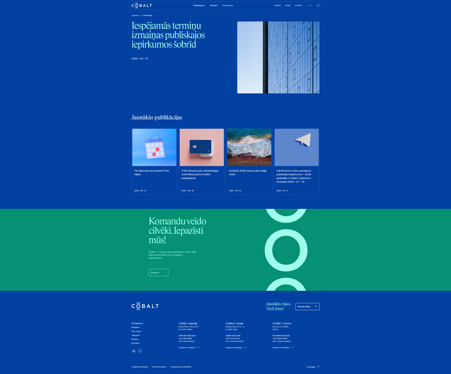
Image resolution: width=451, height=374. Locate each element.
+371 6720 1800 (232, 338)
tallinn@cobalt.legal (187, 335)
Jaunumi (277, 5)
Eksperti (214, 5)
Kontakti (298, 5)
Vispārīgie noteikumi (140, 367)
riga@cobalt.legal (233, 335)
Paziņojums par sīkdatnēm (180, 367)
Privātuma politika (159, 367)
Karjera (288, 5)
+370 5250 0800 (279, 338)
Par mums (228, 5)
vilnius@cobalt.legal (281, 335)
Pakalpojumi (199, 5)
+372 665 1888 (185, 338)
